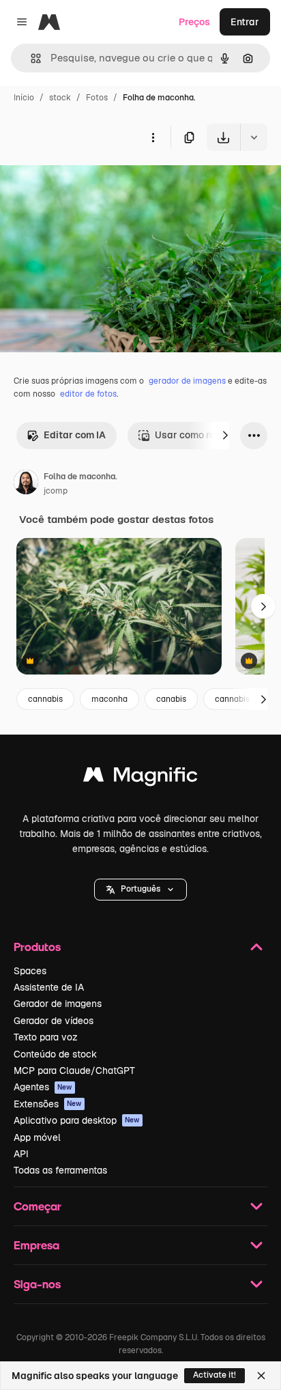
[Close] (261, 1375)
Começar (37, 1206)
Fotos (97, 97)
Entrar (245, 22)
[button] (140, 889)
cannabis (45, 699)
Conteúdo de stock (55, 1054)
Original (87, 182)
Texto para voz (46, 1037)
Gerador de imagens (58, 1003)
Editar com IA (75, 435)
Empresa (36, 1245)
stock (60, 97)
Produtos (37, 946)
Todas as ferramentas (60, 1170)
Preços (194, 22)
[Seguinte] (225, 435)
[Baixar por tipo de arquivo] (253, 137)
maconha (109, 699)
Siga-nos (37, 1284)
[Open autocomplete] (30, 58)
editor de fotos (88, 393)
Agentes (43, 1087)
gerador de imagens (187, 380)
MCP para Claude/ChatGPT (74, 1070)
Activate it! (214, 1375)
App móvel (37, 1137)
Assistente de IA (49, 987)
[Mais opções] (152, 137)
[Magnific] (140, 778)
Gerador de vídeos (53, 1021)
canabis (171, 699)
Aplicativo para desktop (77, 1120)
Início (24, 97)
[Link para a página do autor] (26, 484)
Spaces (30, 971)
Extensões (48, 1104)
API (21, 1154)
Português (140, 888)
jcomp (56, 490)
